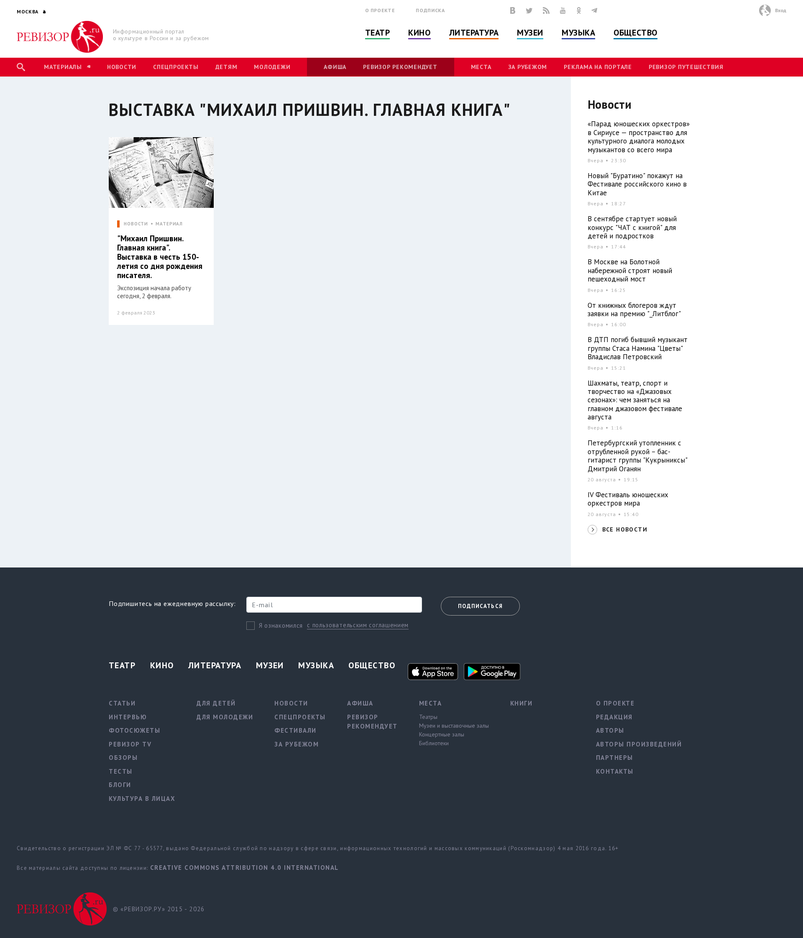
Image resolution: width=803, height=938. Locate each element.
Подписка (430, 10)
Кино (419, 32)
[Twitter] (529, 10)
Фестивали (295, 730)
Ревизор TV (130, 744)
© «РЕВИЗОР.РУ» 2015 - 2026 (159, 909)
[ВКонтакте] (512, 10)
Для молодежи (225, 717)
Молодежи (272, 67)
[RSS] (546, 10)
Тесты (121, 771)
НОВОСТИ (136, 224)
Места (481, 67)
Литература (474, 32)
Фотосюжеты (134, 730)
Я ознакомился (281, 625)
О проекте (380, 10)
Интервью (128, 717)
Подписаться (480, 606)
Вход (780, 10)
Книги (521, 703)
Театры (428, 717)
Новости (121, 67)
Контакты (615, 771)
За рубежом (527, 67)
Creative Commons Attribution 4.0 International (244, 868)
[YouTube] (563, 10)
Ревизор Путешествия (686, 67)
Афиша (335, 67)
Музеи (530, 32)
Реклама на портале (598, 67)
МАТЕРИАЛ (169, 224)
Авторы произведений (639, 744)
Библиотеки (434, 743)
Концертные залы (441, 734)
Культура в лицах (142, 799)
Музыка (578, 32)
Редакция (614, 717)
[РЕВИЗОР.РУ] (60, 37)
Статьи (122, 703)
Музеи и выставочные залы (454, 725)
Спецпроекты (175, 67)
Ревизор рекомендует (400, 67)
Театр (377, 32)
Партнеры (614, 758)
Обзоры (123, 758)
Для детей (216, 703)
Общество (635, 32)
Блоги (120, 785)
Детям (226, 67)
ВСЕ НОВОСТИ (624, 529)
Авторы (610, 730)
